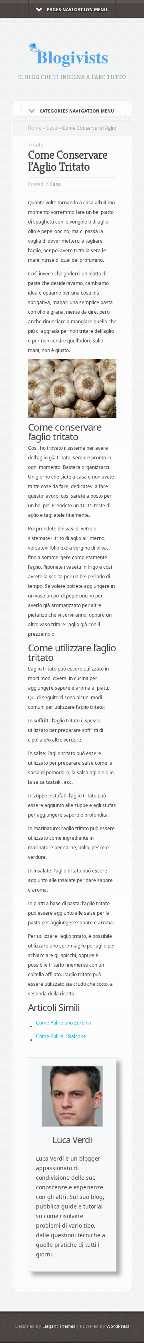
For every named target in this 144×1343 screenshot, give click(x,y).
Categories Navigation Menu (77, 111)
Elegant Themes (58, 1326)
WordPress (117, 1326)
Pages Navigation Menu (77, 9)
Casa (51, 128)
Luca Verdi (72, 1139)
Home (34, 128)
